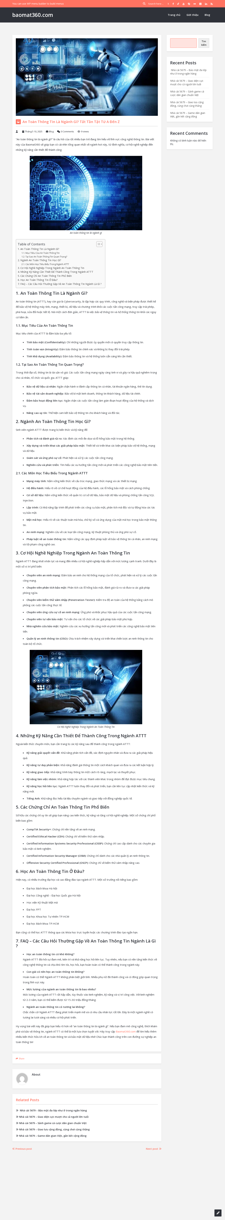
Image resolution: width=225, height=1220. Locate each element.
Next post (152, 1148)
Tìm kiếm (204, 43)
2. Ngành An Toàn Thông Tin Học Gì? (39, 260)
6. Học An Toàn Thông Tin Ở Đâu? (38, 280)
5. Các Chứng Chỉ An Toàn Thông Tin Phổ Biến (45, 275)
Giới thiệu (192, 15)
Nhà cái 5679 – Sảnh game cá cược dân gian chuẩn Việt (53, 1123)
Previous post (23, 1148)
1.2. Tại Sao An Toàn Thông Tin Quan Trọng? (44, 256)
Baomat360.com (126, 1031)
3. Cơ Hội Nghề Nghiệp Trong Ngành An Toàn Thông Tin (51, 268)
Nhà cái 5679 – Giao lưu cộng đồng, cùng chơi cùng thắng (54, 1129)
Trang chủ (174, 15)
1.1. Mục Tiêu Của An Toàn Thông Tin (40, 252)
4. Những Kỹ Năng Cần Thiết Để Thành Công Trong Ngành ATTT (55, 271)
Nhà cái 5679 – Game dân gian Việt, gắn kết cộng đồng (52, 1135)
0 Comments (67, 131)
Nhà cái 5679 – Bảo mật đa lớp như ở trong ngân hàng (53, 1110)
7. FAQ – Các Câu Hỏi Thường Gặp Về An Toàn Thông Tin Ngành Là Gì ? (60, 284)
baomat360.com (32, 14)
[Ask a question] (217, 1212)
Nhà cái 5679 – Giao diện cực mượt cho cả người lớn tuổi (54, 1116)
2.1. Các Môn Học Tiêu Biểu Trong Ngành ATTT (45, 264)
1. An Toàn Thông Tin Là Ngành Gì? (38, 249)
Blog (207, 15)
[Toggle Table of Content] (98, 244)
